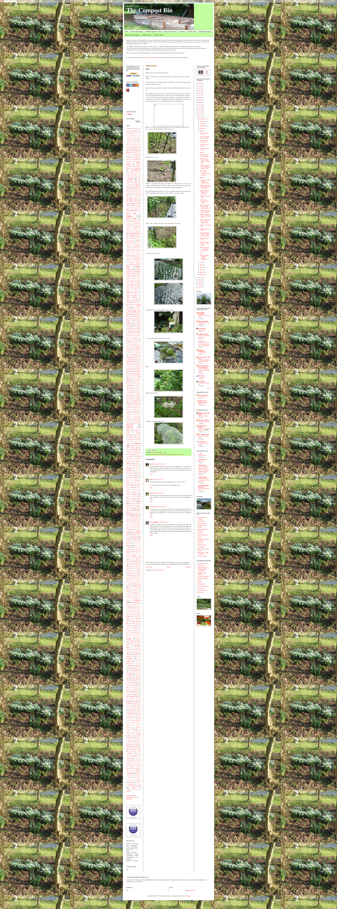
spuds (133, 717)
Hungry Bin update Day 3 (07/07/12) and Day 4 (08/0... (205, 234)
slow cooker (137, 706)
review (137, 680)
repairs (133, 677)
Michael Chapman (130, 283)
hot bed (136, 554)
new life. (137, 607)
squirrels (138, 717)
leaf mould (138, 572)
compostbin (129, 447)
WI (138, 361)
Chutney (137, 161)
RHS (139, 309)
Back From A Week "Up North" (204, 316)
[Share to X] (152, 450)
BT (136, 140)
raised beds (137, 667)
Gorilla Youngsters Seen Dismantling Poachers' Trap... (205, 166)
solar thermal (138, 711)
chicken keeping (135, 423)
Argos (127, 135)
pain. (132, 625)
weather (137, 760)
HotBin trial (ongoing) (205, 31)
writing (128, 791)
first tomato (135, 491)
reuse (131, 680)
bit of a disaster (136, 395)
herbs (130, 547)
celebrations (129, 419)
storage (127, 720)
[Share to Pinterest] (155, 450)
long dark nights (136, 580)
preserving (129, 658)
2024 (200, 88)
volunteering (129, 753)
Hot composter (135, 232)
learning (129, 573)
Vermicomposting (130, 361)
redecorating (137, 673)
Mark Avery (201, 341)
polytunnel (137, 646)
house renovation (131, 556)
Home (126, 31)
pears (134, 630)
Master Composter (135, 264)
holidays (128, 549)
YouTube (130, 371)
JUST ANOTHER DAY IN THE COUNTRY (204, 360)
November (203, 121)
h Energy (134, 535)
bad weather (129, 387)
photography (136, 637)
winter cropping (137, 777)
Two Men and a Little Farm (204, 357)
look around (130, 582)
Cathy (139, 157)
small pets (134, 708)
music (127, 600)
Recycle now (201, 565)
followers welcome (130, 496)
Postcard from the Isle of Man (204, 383)
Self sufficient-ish (202, 590)
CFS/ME (136, 154)
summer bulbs (135, 724)
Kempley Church (131, 245)
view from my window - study (133, 748)
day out (136, 465)
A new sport (201, 377)
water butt (128, 758)
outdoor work (129, 618)
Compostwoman (135, 170)
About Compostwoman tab (151, 57)
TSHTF (138, 340)
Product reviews (192, 31)
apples (127, 382)
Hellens (135, 228)
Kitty (138, 245)
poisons (131, 644)
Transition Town (130, 357)
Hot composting (130, 233)
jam (138, 568)
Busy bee (200, 461)
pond (130, 647)
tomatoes (130, 737)
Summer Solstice (130, 340)
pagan (133, 621)
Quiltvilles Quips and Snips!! (204, 413)
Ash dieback (137, 137)
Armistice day (135, 135)
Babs (139, 140)
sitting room (136, 705)
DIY (127, 186)
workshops (134, 787)
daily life (129, 463)
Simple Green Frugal (133, 332)
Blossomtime (135, 151)
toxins (133, 739)
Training (136, 356)
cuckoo (131, 461)
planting (128, 639)
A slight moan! (202, 353)
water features (136, 758)
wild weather (129, 770)
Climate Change (153, 454)
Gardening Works (202, 525)
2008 (200, 285)
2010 (200, 280)
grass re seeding (131, 526)
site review (135, 703)
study (127, 724)
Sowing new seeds (135, 335)
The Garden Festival (136, 345)
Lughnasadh (137, 257)
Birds (127, 151)
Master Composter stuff (133, 269)
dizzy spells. (129, 472)
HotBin (138, 233)
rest (127, 680)
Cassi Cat (133, 157)
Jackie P (152, 464)
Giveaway (128, 221)
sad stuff (136, 684)
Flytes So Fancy (202, 523)
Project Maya (136, 308)
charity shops (137, 419)
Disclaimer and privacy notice (153, 31)
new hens (130, 607)
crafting (138, 456)
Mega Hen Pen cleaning (133, 282)
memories (135, 589)
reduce (136, 675)
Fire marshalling (131, 207)
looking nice (137, 582)
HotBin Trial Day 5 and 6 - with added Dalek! (205, 216)
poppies (133, 651)
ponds (134, 649)
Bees (127, 147)
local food (128, 579)
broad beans (136, 402)
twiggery (128, 744)
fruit (127, 507)
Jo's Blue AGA (202, 441)
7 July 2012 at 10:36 (164, 522)
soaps (137, 710)
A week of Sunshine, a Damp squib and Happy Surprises (204, 370)
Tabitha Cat (136, 342)
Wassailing (128, 363)
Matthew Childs (137, 276)
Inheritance (134, 238)
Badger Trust (129, 144)
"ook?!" (200, 454)
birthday (128, 395)
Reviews (128, 321)
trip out (137, 743)
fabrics (135, 485)
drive (139, 473)
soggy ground (129, 712)
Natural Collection (202, 535)
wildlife (130, 774)
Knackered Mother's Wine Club (203, 486)
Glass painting (136, 221)
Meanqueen (138, 280)
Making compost (136, 259)
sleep (131, 706)
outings (138, 618)
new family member (136, 606)
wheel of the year (136, 765)
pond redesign (136, 647)
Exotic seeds (129, 201)
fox (130, 498)
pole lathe (137, 644)
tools (137, 737)
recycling (129, 674)
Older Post (188, 567)
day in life (128, 465)
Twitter (137, 359)
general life (134, 515)
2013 (200, 114)
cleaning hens (131, 437)
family (132, 487)
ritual (133, 682)
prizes (137, 660)
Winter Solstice (130, 364)
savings (133, 687)
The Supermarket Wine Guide (203, 489)
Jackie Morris (129, 242)
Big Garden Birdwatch (133, 149)
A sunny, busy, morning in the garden (204, 201)
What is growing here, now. (204, 141)
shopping (128, 701)
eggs (136, 477)
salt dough (133, 686)
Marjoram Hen (137, 261)
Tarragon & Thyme (203, 420)
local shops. (136, 578)
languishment (130, 572)
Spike (127, 339)
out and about (136, 616)
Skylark (128, 333)
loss (129, 584)
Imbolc (128, 238)
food (139, 496)
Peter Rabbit (129, 302)
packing (128, 621)
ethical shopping (130, 484)
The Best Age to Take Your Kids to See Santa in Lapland (203, 480)
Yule (135, 371)
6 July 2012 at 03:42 (158, 479)
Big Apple (138, 147)
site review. (128, 705)
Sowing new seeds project (132, 337)
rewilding (128, 682)
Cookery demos (130, 177)
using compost (135, 744)
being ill (130, 392)
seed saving (128, 692)
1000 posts (136, 128)
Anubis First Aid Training (202, 518)
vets (133, 748)
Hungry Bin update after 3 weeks (204, 137)
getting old (128, 519)
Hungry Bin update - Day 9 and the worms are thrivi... (205, 206)
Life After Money (203, 395)
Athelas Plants (131, 138)
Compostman (137, 168)
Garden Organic (131, 218)
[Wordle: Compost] (127, 870)
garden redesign (136, 510)
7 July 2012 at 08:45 (161, 506)
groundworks (129, 531)
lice (135, 575)
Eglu (136, 196)
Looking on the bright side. (205, 225)
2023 (200, 90)
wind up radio (129, 775)
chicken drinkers (131, 421)
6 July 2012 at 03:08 (160, 464)
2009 (200, 282)
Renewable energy (133, 318)
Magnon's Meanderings (201, 350)
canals (137, 412)
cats (135, 418)
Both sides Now (202, 330)
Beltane (132, 147)
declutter (136, 466)
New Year (136, 288)
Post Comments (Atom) (158, 570)
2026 (200, 83)
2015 (200, 109)
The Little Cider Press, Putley (203, 549)
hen (136, 541)
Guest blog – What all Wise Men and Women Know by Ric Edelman (203, 344)
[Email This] (148, 450)
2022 (200, 93)
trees (129, 741)
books (130, 402)
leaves (134, 573)
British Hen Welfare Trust (203, 579)
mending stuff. (136, 591)
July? (201, 253)
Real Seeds (201, 543)
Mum (137, 287)
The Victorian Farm (136, 351)
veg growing (134, 746)
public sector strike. (136, 663)
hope (132, 552)
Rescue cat (136, 320)
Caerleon (128, 156)
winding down (137, 775)
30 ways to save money (131, 130)
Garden (165, 454)
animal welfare (136, 378)
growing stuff (170, 454)
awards (128, 385)
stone (137, 718)
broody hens (137, 404)
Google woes (129, 223)
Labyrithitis (135, 247)
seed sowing (136, 692)
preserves (136, 656)
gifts (127, 521)
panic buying (129, 627)
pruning (128, 663)
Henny (136, 230)
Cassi (127, 157)
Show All (209, 388)
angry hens (131, 376)
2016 (200, 107)
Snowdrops (134, 333)
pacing (137, 620)
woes (134, 780)
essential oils (135, 482)
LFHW (128, 247)
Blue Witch (201, 376)
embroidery (128, 479)
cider (136, 434)
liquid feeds (128, 577)
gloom (132, 521)
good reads (130, 522)
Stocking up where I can (204, 421)
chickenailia (129, 425)
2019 (200, 100)
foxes (134, 498)
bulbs (138, 407)
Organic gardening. (131, 295)
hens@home (137, 546)
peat (138, 630)
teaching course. (130, 732)
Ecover (133, 191)
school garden (129, 691)
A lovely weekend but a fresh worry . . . (204, 336)
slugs (129, 708)
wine (129, 777)
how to (138, 558)
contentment (131, 454)
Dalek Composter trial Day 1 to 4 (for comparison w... (205, 221)
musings (137, 599)
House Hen (131, 235)
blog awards (136, 397)
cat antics (135, 416)
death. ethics (129, 466)
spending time (131, 715)
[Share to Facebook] (153, 450)
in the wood (137, 563)
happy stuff (133, 536)
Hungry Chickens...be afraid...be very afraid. (205, 243)
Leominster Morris (130, 252)
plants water (133, 640)
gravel (137, 526)
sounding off (131, 713)
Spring (135, 339)
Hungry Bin (134, 237)
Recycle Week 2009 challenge (133, 316)
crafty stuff (132, 458)
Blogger (188, 896)
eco (137, 475)
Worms (138, 368)
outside (131, 620)
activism (133, 375)
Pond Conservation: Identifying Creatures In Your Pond (132, 797)
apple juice (136, 380)
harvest (135, 538)
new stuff (135, 609)
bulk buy (128, 409)
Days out (138, 186)
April (201, 267)
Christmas (135, 159)
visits (137, 751)
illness (136, 561)
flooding (128, 492)
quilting (130, 665)
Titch (139, 354)
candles (128, 414)
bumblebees (129, 411)
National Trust (129, 288)
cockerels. (130, 439)
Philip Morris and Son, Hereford (204, 540)
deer (137, 468)
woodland (130, 784)
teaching (136, 730)
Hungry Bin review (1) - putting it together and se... (204, 249)
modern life (132, 592)
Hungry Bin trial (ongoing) (132, 35)
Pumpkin (128, 309)
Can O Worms (135, 156)
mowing (133, 598)
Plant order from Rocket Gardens (204, 155)
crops (127, 461)
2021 (200, 95)
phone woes (135, 635)
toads (131, 736)
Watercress (136, 363)
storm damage (131, 722)
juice (134, 570)
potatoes (136, 653)
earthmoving (131, 475)
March (202, 270)
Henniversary (129, 230)
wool (138, 784)
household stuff (129, 558)
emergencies (136, 479)
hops (137, 553)
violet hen (131, 751)
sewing (136, 700)
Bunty (130, 154)
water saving (129, 760)
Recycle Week (135, 314)
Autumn (137, 138)
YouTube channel (146, 35)
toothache (128, 739)
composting (133, 449)
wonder (138, 780)
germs (127, 517)
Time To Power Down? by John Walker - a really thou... (204, 161)
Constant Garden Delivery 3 (132, 175)
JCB (137, 240)
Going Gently (202, 328)
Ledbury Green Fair (136, 249)
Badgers (135, 144)
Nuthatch (136, 290)
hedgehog (128, 540)
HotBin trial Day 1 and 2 (204, 238)
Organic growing (131, 297)
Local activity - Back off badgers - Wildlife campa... (205, 181)
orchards (132, 614)
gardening (129, 514)
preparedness (136, 654)
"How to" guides (158, 35)
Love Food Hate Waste (133, 255)
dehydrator (129, 470)
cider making (129, 436)
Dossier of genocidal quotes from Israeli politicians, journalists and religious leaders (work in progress (203, 470)
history (136, 547)
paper (135, 627)
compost (137, 443)
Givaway (135, 220)
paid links (135, 623)
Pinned (127, 304)
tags (131, 729)
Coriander (138, 177)
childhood (136, 431)
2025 (200, 85)
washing (132, 756)
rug (138, 682)
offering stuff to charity (132, 613)
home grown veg (177, 454)
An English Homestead (201, 313)
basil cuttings (129, 388)
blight (129, 397)
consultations (129, 452)
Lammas (128, 249)
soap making (132, 710)
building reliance (136, 406)
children (128, 432)
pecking (138, 632)
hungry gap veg (132, 560)
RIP (137, 313)
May (201, 265)
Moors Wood (134, 285)
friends (138, 501)
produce (128, 662)
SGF (139, 325)
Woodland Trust (131, 366)
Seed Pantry (136, 328)
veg (127, 746)
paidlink (128, 625)
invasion (133, 568)
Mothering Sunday (130, 287)
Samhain (130, 327)
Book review (129, 152)
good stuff (137, 522)
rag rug (137, 665)
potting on (128, 654)
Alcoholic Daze (202, 460)
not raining (131, 611)
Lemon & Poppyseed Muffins (203, 443)
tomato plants (137, 736)
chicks (128, 431)
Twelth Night (131, 359)
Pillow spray (136, 302)
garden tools (133, 512)
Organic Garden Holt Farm (132, 294)
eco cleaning (129, 477)
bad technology (136, 385)
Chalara (129, 159)
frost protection (132, 503)
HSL (134, 226)
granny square (137, 524)
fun (132, 508)
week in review (135, 761)
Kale (139, 244)
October (202, 123)
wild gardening (135, 768)
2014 (200, 112)
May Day (130, 278)
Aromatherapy (129, 137)
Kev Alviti (152, 507)
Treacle (139, 357)
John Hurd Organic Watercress (203, 530)
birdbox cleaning (135, 394)
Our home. (182, 31)
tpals (151, 479)
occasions (138, 611)
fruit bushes (132, 507)
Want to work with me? (170, 31)
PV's (134, 299)
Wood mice (138, 364)
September (203, 126)
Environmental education (132, 198)
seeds (135, 694)
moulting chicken (130, 596)
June (136, 244)
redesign (130, 675)
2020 (200, 97)
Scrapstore (128, 328)
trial (135, 741)
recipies (138, 668)
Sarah (151, 493)
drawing (129, 473)
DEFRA (137, 184)
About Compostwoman (137, 31)
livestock (135, 577)
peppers (136, 633)
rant (129, 668)
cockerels (138, 437)
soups (139, 713)
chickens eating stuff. (132, 429)
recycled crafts (136, 670)
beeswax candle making (135, 390)
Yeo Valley (137, 369)
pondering (128, 649)
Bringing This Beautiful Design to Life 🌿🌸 (204, 429)
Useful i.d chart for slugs (204, 149)
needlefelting (135, 602)
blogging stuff (136, 400)
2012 (200, 117)
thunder (133, 734)
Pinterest (133, 304)
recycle (129, 670)
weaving (128, 761)
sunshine (128, 725)
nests (127, 604)
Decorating (133, 189)
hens (128, 545)
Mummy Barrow (202, 477)
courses (130, 456)
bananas (136, 387)
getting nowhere (135, 517)
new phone (128, 609)
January (202, 274)
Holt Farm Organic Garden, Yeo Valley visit (204, 192)
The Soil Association (203, 576)
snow (139, 708)
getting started (136, 519)
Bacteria (129, 142)
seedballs (128, 694)
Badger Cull (136, 142)
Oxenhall (128, 299)
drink (134, 473)
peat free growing (130, 632)
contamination (137, 453)
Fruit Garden (135, 212)
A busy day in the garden (204, 145)
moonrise (136, 594)
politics (128, 646)
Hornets (128, 231)
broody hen (129, 404)
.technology (129, 128)
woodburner (137, 782)
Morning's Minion (203, 321)
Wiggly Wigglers (202, 556)
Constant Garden (134, 172)
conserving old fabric (132, 451)
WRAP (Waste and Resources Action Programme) (202, 569)
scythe (137, 691)
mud (138, 598)
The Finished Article (203, 434)
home (134, 549)
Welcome (202, 152)
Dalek (132, 186)
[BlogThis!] (150, 450)
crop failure (160, 454)
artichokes (138, 381)
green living (129, 528)
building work (131, 407)
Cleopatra (128, 163)
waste (137, 756)
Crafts (130, 179)
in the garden (129, 563)
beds (127, 390)
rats (134, 668)
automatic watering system (133, 383)
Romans (134, 323)
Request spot (129, 320)
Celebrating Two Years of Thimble (203, 323)
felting (134, 489)
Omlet (135, 292)
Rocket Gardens (202, 545)
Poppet (130, 306)
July (182, 454)
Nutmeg (128, 292)
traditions (138, 739)
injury (127, 566)
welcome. (128, 763)
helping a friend (129, 541)
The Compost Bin (149, 9)
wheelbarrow (131, 767)
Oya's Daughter (154, 522)
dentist (137, 470)
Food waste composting (133, 208)
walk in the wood (135, 755)
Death (130, 188)
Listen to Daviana (202, 396)
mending (128, 591)
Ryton (133, 325)
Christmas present (129, 161)
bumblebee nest (135, 409)
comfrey (136, 441)
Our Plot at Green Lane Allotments (203, 366)
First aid (138, 207)
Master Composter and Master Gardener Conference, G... (204, 257)
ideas (131, 561)
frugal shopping (135, 505)
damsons (137, 463)
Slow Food (201, 592)
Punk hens (202, 177)
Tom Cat (130, 356)
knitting (138, 570)
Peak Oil (135, 301)
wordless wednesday (131, 786)
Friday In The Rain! (203, 416)
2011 (200, 277)
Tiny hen (133, 354)
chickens (129, 427)
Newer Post (149, 567)
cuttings (137, 461)
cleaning (138, 436)
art (133, 382)
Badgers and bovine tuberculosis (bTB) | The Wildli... (205, 186)
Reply (151, 474)
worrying (136, 789)
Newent (128, 290)
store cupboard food (136, 720)
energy (127, 480)
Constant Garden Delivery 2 (132, 173)
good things (129, 524)
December (202, 119)
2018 (200, 102)
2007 (200, 287)
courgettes (138, 454)
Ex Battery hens (131, 200)
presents (128, 656)
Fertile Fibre (137, 205)
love (133, 584)
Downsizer (200, 588)
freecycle (128, 501)
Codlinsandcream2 (203, 334)
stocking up (130, 718)
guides (133, 533)
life (138, 575)
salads (127, 686)
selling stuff (132, 698)
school (136, 689)
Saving (137, 327)
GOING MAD (131, 214)
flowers (135, 494)
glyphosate (138, 521)
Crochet (135, 183)
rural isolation (129, 684)
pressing (138, 658)
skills (127, 706)
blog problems (129, 399)
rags (127, 667)
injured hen (131, 565)
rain (131, 667)
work (139, 786)
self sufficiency (130, 696)
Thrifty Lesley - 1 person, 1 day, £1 (203, 401)
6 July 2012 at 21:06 (159, 493)
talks (134, 729)
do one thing (137, 472)
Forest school (130, 210)
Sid (139, 330)
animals (128, 380)
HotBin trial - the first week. (205, 196)
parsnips (136, 628)
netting (133, 604)
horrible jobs (129, 554)
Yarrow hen (130, 369)
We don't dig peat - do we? (204, 133)
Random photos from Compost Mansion (205, 211)
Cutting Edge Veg (130, 184)
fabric (131, 485)
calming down (129, 412)
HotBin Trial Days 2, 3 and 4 (205, 229)
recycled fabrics (134, 672)
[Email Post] (164, 452)
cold (135, 439)
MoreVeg (200, 533)
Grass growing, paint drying (203, 436)
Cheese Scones (201, 403)
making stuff (136, 586)
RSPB (127, 314)
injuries (137, 565)
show (134, 701)
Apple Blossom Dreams (202, 426)
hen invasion (135, 543)
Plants (138, 304)
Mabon (129, 259)
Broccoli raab (137, 152)
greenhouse (136, 529)
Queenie (134, 309)
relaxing (128, 677)
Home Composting (202, 563)
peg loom (130, 633)
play (139, 640)
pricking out (131, 660)
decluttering (129, 468)
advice (138, 375)
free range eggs (135, 500)
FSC (134, 201)
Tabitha (130, 342)
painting (137, 625)
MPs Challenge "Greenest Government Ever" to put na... (205, 173)
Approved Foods (135, 133)
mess (127, 592)
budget (129, 406)
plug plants (131, 642)
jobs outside (128, 570)
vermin (128, 748)
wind (137, 774)
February (202, 272)
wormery (128, 789)
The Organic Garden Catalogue (203, 553)
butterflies (136, 411)
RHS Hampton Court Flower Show (133, 312)
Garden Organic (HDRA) (202, 573)
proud (137, 661)
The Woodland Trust (203, 586)
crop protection (135, 459)
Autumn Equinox (129, 140)
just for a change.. (202, 455)
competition (129, 443)
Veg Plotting (201, 381)
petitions (128, 635)
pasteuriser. (128, 630)
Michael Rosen (202, 465)
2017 (200, 105)
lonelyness (128, 580)
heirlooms (136, 540)
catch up (128, 418)
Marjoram (130, 261)
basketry (137, 388)
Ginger (127, 220)
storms (137, 722)
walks (127, 756)
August (202, 128)
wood (130, 782)
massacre (131, 587)
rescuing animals (135, 679)
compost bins (133, 446)
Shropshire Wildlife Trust (131, 330)
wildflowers (137, 772)
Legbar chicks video (133, 250)
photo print (128, 637)
